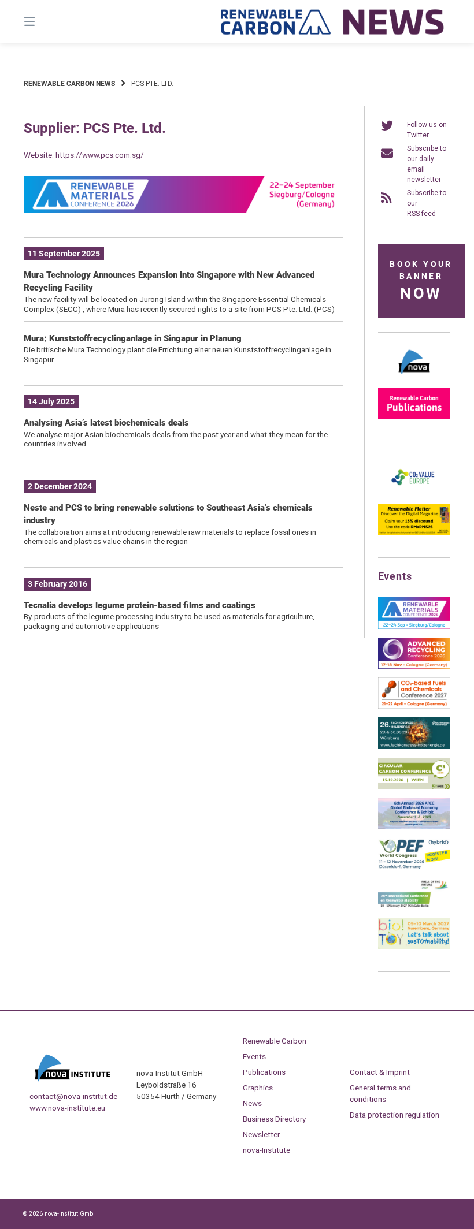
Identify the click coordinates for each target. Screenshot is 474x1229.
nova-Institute (266, 1149)
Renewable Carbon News (69, 84)
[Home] (333, 21)
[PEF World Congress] (414, 867)
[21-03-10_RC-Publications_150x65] (414, 417)
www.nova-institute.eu (67, 1107)
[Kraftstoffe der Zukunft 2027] (414, 907)
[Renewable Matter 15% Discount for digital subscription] (414, 532)
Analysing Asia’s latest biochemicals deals (106, 423)
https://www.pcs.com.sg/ (99, 154)
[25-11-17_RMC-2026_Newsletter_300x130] (414, 627)
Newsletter (261, 1134)
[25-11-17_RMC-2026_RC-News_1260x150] (183, 211)
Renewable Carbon (274, 1040)
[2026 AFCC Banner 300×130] (414, 826)
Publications (264, 1072)
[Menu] (50, 21)
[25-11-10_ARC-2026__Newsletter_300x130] (414, 666)
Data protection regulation (394, 1114)
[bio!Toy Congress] (414, 947)
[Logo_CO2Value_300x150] (414, 493)
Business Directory (274, 1118)
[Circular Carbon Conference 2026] (414, 787)
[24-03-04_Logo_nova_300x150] (414, 377)
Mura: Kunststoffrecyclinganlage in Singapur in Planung (133, 338)
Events (254, 1056)
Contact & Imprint (380, 1072)
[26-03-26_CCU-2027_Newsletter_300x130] (414, 706)
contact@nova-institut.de (73, 1096)
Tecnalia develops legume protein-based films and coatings (139, 605)
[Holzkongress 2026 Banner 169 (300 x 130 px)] (414, 747)
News (252, 1103)
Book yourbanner (421, 281)
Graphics (258, 1087)
